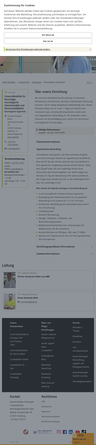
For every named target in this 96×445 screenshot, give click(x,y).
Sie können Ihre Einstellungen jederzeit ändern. (28, 49)
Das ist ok (48, 41)
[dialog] (48, 28)
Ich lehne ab (48, 35)
